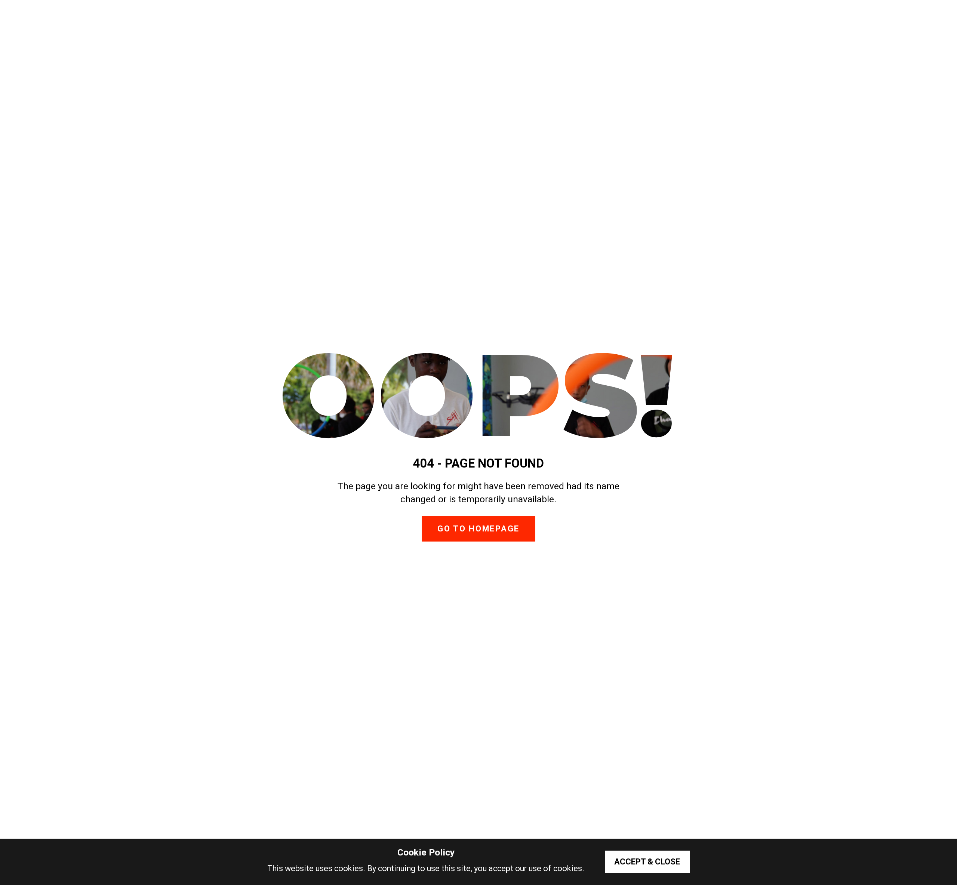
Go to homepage (478, 528)
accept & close (647, 861)
